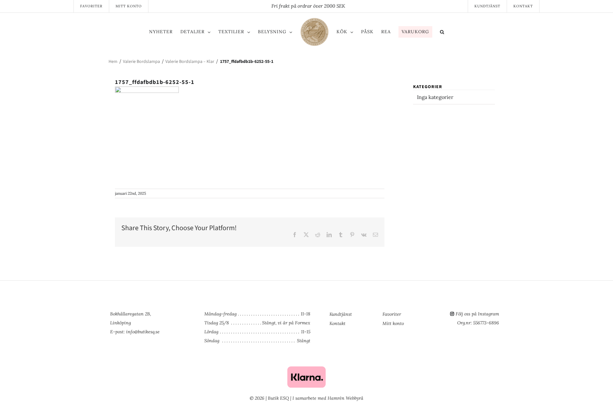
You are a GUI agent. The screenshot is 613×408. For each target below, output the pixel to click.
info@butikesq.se (143, 332)
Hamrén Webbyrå (345, 398)
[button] (468, 32)
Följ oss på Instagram (477, 314)
